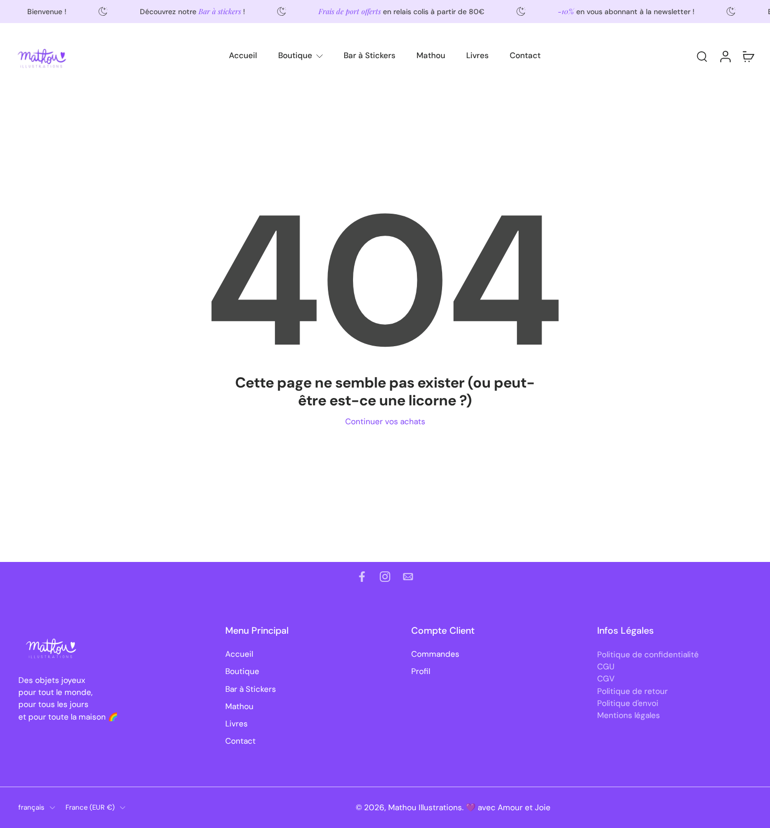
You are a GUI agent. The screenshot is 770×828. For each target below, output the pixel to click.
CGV (605, 679)
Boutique (295, 55)
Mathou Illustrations (425, 807)
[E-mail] (408, 576)
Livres (477, 55)
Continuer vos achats (385, 421)
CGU (605, 666)
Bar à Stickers (369, 55)
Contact (525, 55)
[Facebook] (361, 576)
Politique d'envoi (627, 703)
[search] (701, 56)
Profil (420, 671)
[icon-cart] (748, 56)
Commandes (435, 654)
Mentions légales (628, 715)
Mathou (430, 55)
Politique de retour (632, 691)
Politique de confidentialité (648, 654)
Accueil (243, 55)
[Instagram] (385, 576)
